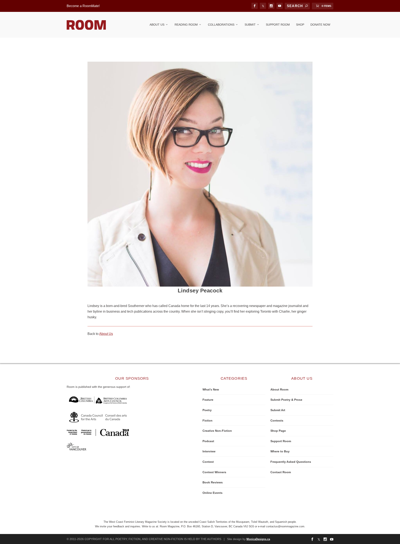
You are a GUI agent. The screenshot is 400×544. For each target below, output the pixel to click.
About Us (157, 24)
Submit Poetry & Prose (286, 399)
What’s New (210, 389)
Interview (208, 451)
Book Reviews (212, 482)
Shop (300, 24)
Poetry (207, 410)
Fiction (207, 420)
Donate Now (320, 24)
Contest (208, 461)
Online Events (212, 492)
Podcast (208, 441)
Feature (207, 399)
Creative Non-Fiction (217, 430)
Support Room (278, 24)
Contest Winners (214, 472)
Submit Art (277, 410)
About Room (279, 389)
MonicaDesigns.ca (258, 539)
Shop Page (278, 430)
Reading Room (186, 24)
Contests (276, 420)
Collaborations (221, 24)
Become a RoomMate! (83, 6)
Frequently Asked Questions (290, 461)
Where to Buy (280, 451)
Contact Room (280, 472)
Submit (250, 24)
